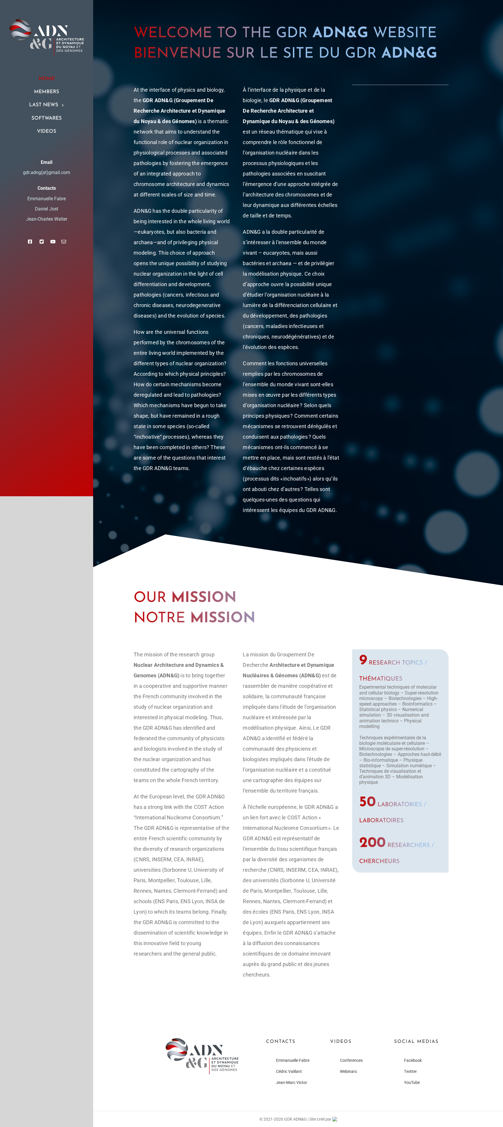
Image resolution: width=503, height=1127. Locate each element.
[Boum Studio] (334, 1119)
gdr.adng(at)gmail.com (46, 172)
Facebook (413, 1060)
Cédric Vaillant (289, 1071)
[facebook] (30, 241)
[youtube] (53, 241)
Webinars (348, 1071)
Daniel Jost (46, 209)
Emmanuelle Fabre (292, 1060)
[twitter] (42, 241)
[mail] (63, 241)
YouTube (412, 1082)
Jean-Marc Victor (291, 1082)
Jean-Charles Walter (46, 219)
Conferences (351, 1060)
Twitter (410, 1071)
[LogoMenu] (46, 21)
